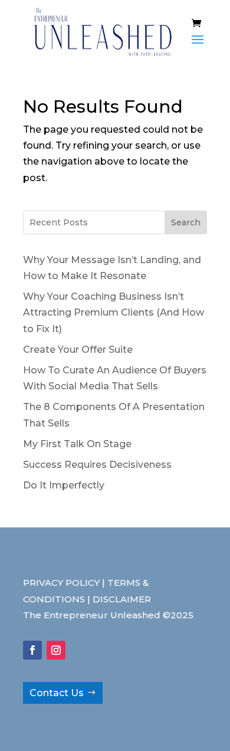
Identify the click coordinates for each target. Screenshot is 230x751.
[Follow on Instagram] (56, 650)
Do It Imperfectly (63, 485)
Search (186, 222)
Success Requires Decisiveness (97, 464)
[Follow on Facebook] (32, 650)
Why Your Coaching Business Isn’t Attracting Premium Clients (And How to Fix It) (113, 312)
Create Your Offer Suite (78, 349)
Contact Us (56, 692)
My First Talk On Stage (77, 444)
